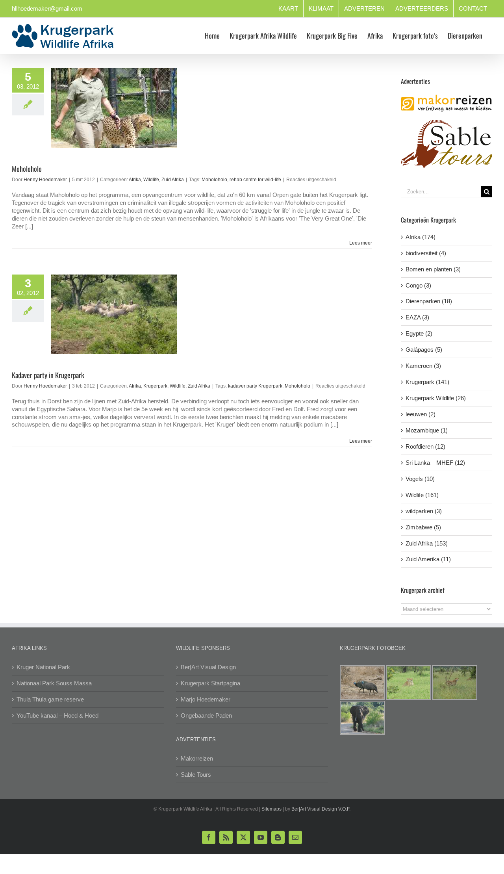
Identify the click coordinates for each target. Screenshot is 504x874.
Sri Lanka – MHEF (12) (435, 462)
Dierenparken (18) (429, 301)
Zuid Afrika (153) (427, 543)
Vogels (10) (420, 478)
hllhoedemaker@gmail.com (47, 8)
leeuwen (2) (420, 414)
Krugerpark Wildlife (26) (436, 398)
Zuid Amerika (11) (428, 559)
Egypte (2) (419, 333)
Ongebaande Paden (206, 715)
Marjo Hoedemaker (205, 699)
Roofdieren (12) (425, 446)
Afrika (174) (420, 237)
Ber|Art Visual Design (208, 667)
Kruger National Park (43, 667)
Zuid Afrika (172, 179)
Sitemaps (271, 809)
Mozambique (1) (427, 430)
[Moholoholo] (114, 108)
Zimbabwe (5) (423, 527)
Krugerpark (155, 386)
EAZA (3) (417, 317)
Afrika (135, 179)
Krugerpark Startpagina (210, 683)
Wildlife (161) (422, 495)
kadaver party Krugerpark (255, 386)
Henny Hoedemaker (45, 179)
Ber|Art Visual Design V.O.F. (320, 809)
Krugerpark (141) (427, 382)
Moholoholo (27, 168)
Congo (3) (418, 285)
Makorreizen (197, 758)
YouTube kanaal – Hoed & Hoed (57, 715)
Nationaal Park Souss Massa (54, 683)
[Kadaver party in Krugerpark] (114, 314)
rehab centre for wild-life (255, 179)
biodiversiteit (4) (426, 253)
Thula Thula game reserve (50, 699)
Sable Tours (196, 774)
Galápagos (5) (424, 349)
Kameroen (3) (423, 365)
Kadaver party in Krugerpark (48, 375)
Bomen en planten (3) (433, 269)
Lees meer (360, 243)
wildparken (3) (424, 511)
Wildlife (151, 179)
